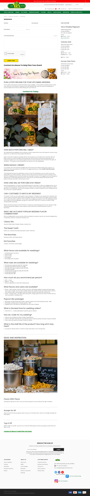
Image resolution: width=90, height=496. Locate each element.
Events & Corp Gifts (76, 12)
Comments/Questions (30, 35)
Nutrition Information (43, 464)
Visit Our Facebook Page (75, 476)
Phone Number (35, 23)
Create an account (78, 9)
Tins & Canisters (9, 12)
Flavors (5, 470)
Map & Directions (65, 38)
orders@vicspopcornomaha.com (64, 468)
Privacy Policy (41, 470)
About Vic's (23, 462)
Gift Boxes (6, 466)
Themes (17, 12)
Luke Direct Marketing (29, 493)
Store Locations (41, 468)
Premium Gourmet (8, 468)
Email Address (17, 29)
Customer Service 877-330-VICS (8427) (54, 4)
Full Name (6, 23)
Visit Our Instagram (63, 481)
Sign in (70, 9)
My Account (69, 4)
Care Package (24, 466)
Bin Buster (23, 468)
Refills (22, 464)
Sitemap (23, 472)
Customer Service (42, 462)
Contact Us (40, 466)
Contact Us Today (30, 91)
